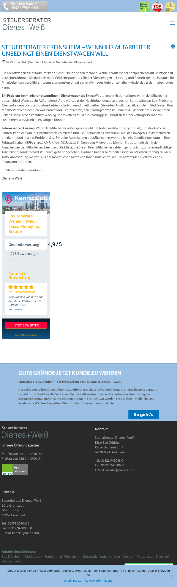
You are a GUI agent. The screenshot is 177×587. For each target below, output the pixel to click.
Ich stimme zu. (72, 580)
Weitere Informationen (99, 580)
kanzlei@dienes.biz (119, 470)
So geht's (143, 414)
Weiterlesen (16, 309)
